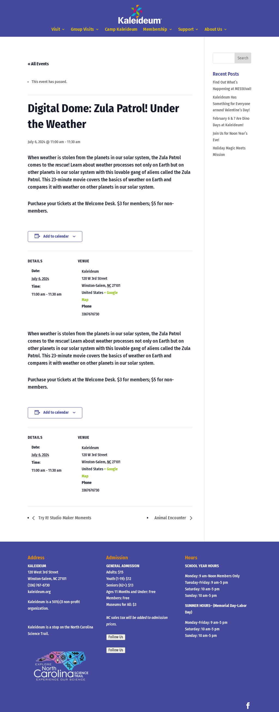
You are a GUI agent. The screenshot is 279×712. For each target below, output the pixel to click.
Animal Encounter (170, 517)
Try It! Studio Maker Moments (64, 517)
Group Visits (82, 29)
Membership (155, 29)
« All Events (38, 63)
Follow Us (115, 637)
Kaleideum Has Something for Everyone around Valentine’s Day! (231, 104)
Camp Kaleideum (121, 29)
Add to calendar (56, 236)
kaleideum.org (39, 592)
